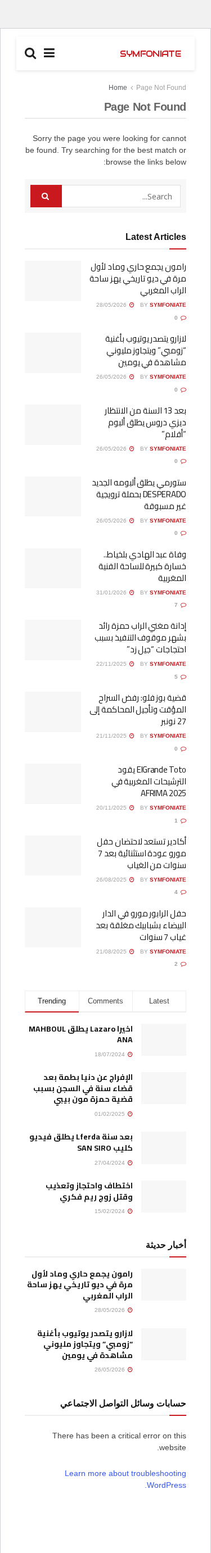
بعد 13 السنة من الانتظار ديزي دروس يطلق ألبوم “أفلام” (145, 422)
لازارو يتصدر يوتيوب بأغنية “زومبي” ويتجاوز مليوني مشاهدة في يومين (145, 350)
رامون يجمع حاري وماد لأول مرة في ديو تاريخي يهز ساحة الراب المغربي (137, 278)
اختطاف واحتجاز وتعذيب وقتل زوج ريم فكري (89, 1191)
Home (118, 88)
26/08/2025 (112, 880)
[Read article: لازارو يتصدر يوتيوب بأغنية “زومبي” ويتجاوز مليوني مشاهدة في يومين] (53, 353)
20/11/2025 (112, 808)
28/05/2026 (112, 305)
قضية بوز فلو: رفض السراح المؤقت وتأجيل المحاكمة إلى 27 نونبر (137, 709)
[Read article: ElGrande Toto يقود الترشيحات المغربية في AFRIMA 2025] (53, 784)
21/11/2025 (112, 736)
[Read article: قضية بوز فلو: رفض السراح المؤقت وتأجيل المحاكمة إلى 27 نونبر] (53, 712)
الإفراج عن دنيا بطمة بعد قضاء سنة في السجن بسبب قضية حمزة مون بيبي (83, 1088)
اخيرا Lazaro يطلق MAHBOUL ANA (81, 1034)
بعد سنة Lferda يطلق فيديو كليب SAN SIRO (81, 1142)
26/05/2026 (112, 377)
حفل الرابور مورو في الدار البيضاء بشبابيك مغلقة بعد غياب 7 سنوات (141, 925)
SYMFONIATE (150, 53)
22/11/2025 (112, 664)
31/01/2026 (112, 592)
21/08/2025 (112, 951)
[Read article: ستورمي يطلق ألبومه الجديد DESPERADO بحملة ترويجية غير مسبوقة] (53, 496)
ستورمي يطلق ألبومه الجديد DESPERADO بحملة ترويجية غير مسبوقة (139, 494)
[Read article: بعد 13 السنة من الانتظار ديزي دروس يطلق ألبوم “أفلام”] (53, 425)
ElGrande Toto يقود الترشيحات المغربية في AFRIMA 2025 (148, 781)
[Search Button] (30, 53)
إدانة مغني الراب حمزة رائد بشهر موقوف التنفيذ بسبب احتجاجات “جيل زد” (140, 637)
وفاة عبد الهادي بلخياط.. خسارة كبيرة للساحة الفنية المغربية (142, 566)
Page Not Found (161, 88)
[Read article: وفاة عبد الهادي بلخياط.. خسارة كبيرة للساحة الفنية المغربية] (53, 568)
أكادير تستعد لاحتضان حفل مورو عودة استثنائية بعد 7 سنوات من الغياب (141, 853)
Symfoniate (168, 305)
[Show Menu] (49, 53)
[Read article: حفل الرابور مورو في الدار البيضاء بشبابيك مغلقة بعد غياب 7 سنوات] (53, 927)
